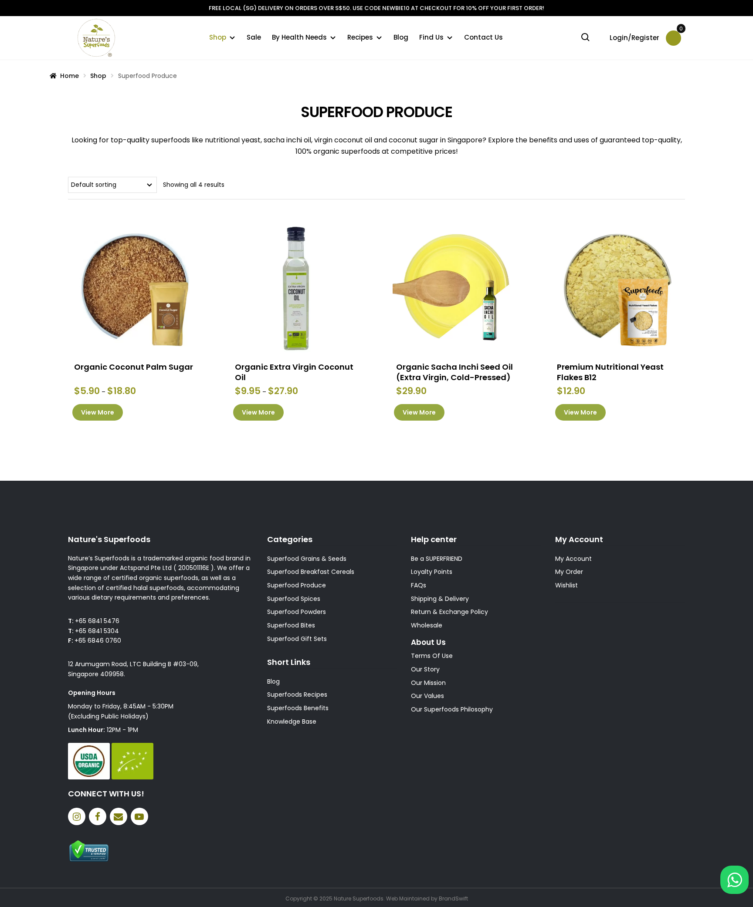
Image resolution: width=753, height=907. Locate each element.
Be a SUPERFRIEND (436, 558)
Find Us (431, 37)
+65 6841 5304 (97, 631)
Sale (254, 37)
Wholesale (426, 625)
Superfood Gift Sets (297, 638)
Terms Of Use (432, 655)
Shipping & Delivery (440, 598)
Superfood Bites (291, 625)
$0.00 (680, 31)
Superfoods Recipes (297, 694)
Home (69, 75)
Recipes (360, 37)
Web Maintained (408, 898)
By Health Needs (299, 37)
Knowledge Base (291, 721)
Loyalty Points (431, 571)
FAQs (418, 585)
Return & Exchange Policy (449, 611)
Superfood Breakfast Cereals (310, 571)
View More (97, 412)
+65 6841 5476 (97, 621)
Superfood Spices (293, 598)
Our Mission (428, 682)
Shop (217, 37)
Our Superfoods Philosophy (452, 709)
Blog (400, 37)
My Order (569, 571)
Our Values (427, 695)
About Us (428, 642)
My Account (573, 558)
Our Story (425, 669)
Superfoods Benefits (298, 708)
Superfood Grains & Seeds (306, 558)
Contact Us (483, 37)
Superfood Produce (296, 585)
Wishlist (566, 585)
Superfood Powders (296, 611)
